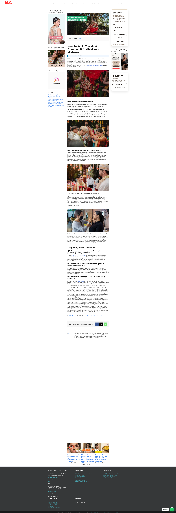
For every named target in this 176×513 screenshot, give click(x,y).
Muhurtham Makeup (80, 475)
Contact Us (50, 504)
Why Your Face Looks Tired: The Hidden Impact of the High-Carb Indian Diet (71, 457)
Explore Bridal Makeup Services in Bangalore (119, 38)
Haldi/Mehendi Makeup (81, 477)
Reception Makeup (79, 473)
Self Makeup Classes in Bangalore (111, 472)
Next (106, 8)
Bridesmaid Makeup (80, 479)
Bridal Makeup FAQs (53, 503)
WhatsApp (50, 477)
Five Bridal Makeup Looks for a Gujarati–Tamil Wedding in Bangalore (55, 96)
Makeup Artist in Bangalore (82, 480)
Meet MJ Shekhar (120, 41)
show (80, 38)
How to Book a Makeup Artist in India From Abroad (55, 100)
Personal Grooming (91, 315)
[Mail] (82, 500)
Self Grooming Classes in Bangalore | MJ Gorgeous (99, 456)
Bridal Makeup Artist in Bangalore (83, 472)
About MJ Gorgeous (53, 502)
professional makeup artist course (94, 65)
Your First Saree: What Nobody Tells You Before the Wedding (55, 103)
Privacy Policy (104, 511)
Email (49, 480)
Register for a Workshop (109, 475)
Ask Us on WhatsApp (108, 476)
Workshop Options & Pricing (110, 473)
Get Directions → (52, 490)
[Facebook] (79, 500)
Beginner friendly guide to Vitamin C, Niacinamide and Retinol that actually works (85, 458)
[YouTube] (84, 500)
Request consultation (119, 34)
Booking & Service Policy (54, 506)
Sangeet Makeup (79, 476)
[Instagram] (75, 500)
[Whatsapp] (77, 500)
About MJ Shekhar (52, 500)
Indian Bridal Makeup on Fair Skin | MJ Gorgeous (56, 106)
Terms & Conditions (95, 511)
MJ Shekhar (71, 315)
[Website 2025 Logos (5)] (8, 1)
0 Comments (99, 315)
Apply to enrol (119, 84)
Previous (102, 8)
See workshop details (120, 87)
